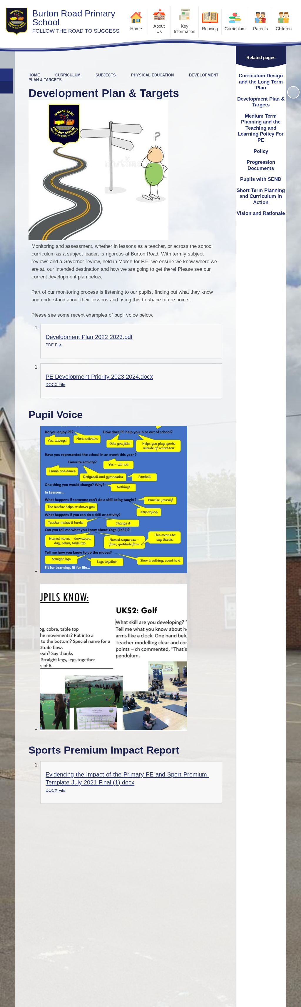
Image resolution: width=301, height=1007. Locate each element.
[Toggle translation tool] (6, 87)
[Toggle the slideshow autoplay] (293, 92)
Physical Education (152, 75)
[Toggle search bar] (6, 75)
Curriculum (68, 75)
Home (34, 75)
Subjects (106, 75)
